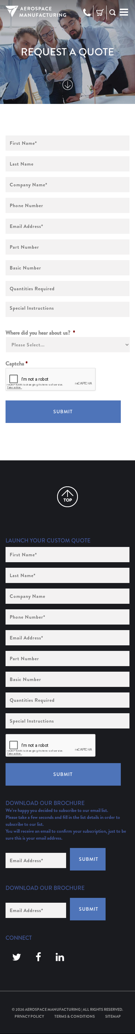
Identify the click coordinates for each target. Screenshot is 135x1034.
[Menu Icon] (123, 12)
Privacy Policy (29, 1016)
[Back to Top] (67, 496)
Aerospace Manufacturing (53, 1009)
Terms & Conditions (74, 1016)
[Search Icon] (112, 12)
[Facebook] (38, 957)
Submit (63, 411)
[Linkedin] (60, 957)
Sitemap (113, 1016)
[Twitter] (16, 957)
